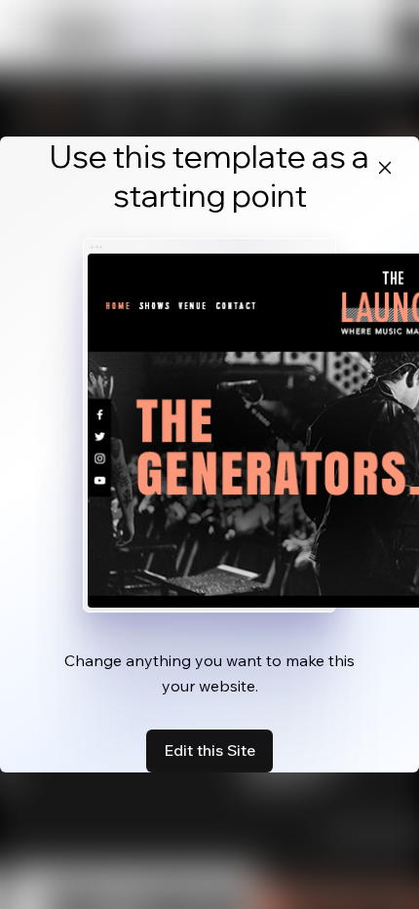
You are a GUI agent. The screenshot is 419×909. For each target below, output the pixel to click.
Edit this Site (209, 750)
